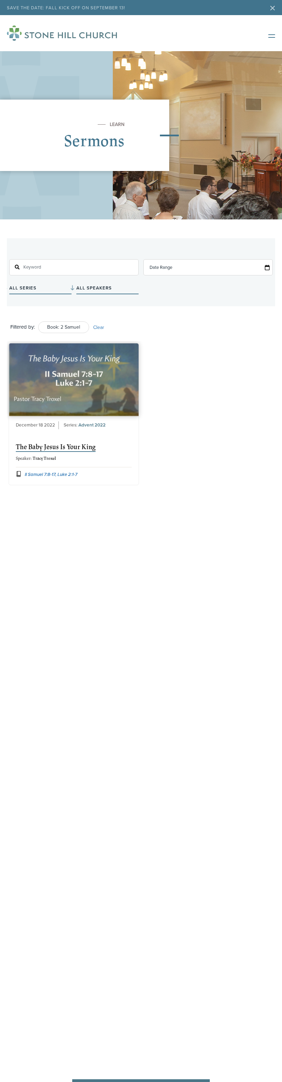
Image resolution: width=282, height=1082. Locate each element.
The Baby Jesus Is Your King (56, 447)
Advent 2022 (92, 425)
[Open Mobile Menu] (268, 35)
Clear (98, 327)
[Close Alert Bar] (272, 8)
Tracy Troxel (44, 458)
